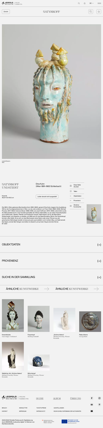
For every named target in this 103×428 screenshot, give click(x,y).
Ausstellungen (59, 408)
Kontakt (4, 411)
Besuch (4, 408)
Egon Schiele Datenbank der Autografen (67, 411)
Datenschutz (40, 411)
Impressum (22, 411)
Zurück (6, 11)
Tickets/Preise (41, 408)
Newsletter (23, 408)
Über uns (75, 398)
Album (57, 398)
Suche (39, 398)
